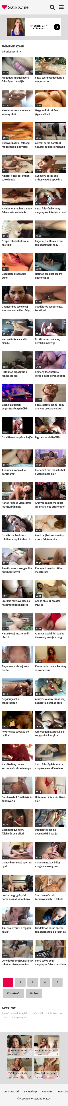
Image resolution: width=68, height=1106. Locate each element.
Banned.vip (30, 1091)
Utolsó (34, 993)
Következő (13, 993)
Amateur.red (11, 1091)
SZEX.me (17, 7)
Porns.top (47, 1091)
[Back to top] (61, 1098)
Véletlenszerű (10, 51)
